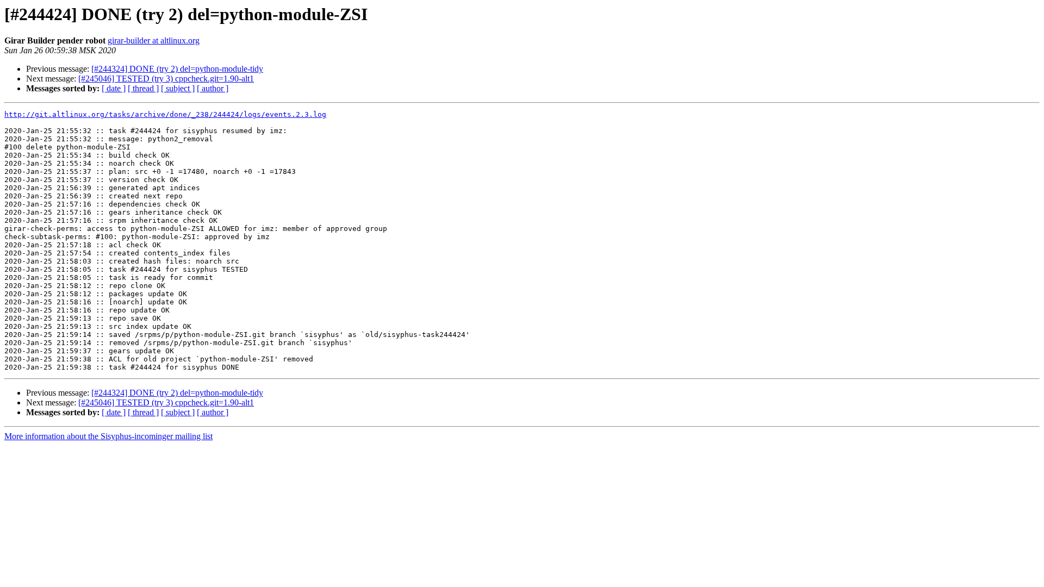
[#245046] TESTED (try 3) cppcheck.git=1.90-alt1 (166, 78)
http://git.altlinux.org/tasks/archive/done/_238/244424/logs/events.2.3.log (165, 114)
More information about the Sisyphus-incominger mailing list (108, 436)
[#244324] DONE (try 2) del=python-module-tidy (177, 68)
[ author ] (212, 88)
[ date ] (114, 88)
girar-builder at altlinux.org (154, 40)
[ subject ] (178, 88)
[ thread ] (143, 88)
